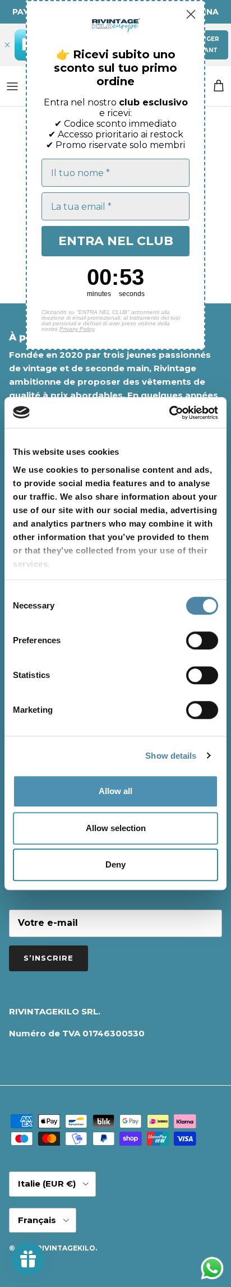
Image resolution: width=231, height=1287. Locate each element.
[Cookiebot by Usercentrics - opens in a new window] (169, 412)
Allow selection (116, 828)
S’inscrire (48, 957)
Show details (170, 755)
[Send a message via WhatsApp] (212, 1268)
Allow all (115, 791)
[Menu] (12, 86)
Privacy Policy (76, 329)
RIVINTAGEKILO (66, 1248)
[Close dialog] (191, 14)
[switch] (202, 640)
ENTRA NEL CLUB (115, 240)
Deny (115, 864)
